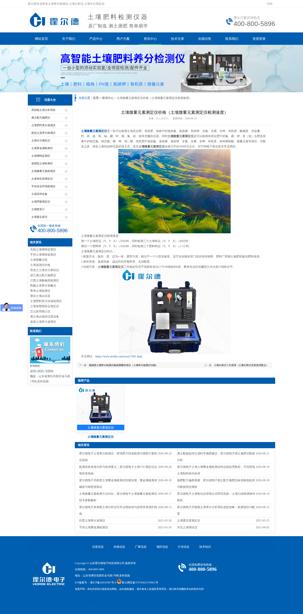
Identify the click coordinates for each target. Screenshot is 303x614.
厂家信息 (141, 546)
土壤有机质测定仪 (42, 178)
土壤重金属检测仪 (42, 148)
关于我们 (68, 38)
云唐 (83, 601)
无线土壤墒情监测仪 (43, 249)
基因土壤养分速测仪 (43, 321)
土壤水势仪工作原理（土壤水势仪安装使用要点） (241, 365)
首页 (96, 98)
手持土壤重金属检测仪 (93, 527)
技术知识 (205, 546)
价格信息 (119, 546)
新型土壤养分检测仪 (43, 132)
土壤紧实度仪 (39, 216)
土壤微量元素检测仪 (43, 171)
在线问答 (204, 38)
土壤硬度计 (38, 209)
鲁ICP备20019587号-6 (103, 582)
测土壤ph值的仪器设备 (44, 316)
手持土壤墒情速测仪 (43, 254)
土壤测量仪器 (38, 259)
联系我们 (231, 38)
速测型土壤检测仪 (42, 163)
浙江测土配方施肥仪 (43, 275)
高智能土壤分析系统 (43, 109)
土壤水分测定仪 (40, 140)
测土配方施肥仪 (40, 117)
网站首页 (41, 38)
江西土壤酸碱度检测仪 (44, 280)
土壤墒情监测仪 (40, 155)
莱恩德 (91, 601)
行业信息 (183, 546)
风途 (77, 601)
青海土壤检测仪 (40, 290)
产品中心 (95, 38)
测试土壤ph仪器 (40, 296)
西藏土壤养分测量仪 (43, 285)
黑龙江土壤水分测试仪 (44, 270)
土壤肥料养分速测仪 (43, 125)
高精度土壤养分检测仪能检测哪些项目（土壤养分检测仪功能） (123, 365)
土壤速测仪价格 (40, 265)
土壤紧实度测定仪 (188, 520)
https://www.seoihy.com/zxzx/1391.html (118, 356)
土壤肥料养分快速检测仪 (46, 301)
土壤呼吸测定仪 (40, 201)
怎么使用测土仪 (40, 311)
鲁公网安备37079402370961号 (140, 582)
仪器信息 (98, 546)
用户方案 (123, 38)
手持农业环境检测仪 (43, 186)
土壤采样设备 (39, 194)
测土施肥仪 (162, 118)
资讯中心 (150, 38)
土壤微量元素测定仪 (94, 131)
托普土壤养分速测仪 (92, 520)
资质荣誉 (259, 38)
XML (270, 3)
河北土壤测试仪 (187, 527)
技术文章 (177, 38)
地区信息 (162, 546)
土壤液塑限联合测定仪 (44, 306)
